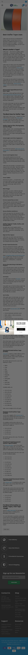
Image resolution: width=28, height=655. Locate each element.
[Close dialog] (27, 321)
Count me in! (21, 329)
